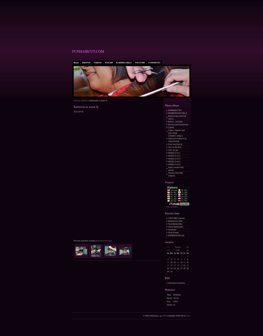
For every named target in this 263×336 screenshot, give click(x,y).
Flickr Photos (173, 233)
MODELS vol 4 (174, 162)
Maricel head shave (104, 241)
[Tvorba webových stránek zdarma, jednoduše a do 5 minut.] (161, 316)
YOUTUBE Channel (176, 218)
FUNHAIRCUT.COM (88, 51)
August (178, 247)
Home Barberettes (175, 227)
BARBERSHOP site (176, 235)
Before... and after (175, 122)
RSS (164, 316)
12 (178, 262)
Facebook (172, 230)
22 (188, 265)
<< (168, 247)
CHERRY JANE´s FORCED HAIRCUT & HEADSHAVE (177, 139)
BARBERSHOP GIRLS (177, 113)
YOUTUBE (140, 62)
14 (184, 262)
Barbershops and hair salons (177, 117)
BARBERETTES (175, 110)
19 (178, 265)
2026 (178, 250)
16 (168, 265)
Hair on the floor (174, 147)
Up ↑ (189, 316)
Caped (171, 127)
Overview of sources (176, 283)
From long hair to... (176, 144)
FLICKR (109, 62)
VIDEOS (98, 62)
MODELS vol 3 (174, 159)
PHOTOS (86, 62)
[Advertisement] (131, 21)
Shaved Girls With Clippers (175, 174)
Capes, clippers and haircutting (176, 131)
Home (76, 62)
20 (181, 265)
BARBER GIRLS (124, 62)
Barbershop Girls (175, 221)
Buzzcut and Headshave (178, 125)
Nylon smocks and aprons (175, 168)
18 (175, 265)
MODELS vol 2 (174, 156)
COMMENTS (154, 62)
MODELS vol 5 (174, 164)
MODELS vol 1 (174, 153)
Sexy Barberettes (175, 224)
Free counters (172, 207)
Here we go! (173, 150)
